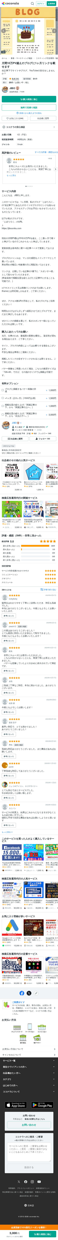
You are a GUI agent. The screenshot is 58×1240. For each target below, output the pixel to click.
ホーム (4, 58)
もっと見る (11, 175)
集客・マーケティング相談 (21, 58)
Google (20, 144)
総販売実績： (17, 92)
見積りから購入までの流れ (30, 113)
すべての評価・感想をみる (46, 152)
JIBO (14, 422)
